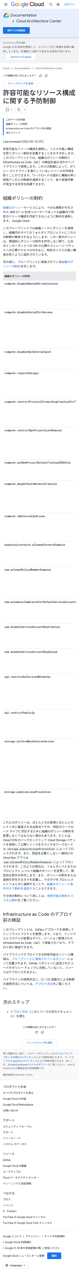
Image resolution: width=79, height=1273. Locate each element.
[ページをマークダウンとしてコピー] (19, 110)
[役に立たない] (46, 75)
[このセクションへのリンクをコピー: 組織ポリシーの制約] (46, 198)
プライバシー (33, 1236)
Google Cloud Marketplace (18, 1104)
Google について (12, 1236)
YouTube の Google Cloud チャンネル (24, 1217)
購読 (54, 1255)
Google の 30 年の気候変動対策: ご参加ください (32, 1248)
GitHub (7, 1160)
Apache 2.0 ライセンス (25, 1061)
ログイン (69, 4)
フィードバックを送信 (20, 83)
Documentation (23, 15)
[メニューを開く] (6, 4)
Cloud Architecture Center (39, 21)
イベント (8, 1205)
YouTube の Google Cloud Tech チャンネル (27, 1222)
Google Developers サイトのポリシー (28, 1064)
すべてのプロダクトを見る (18, 1092)
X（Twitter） (10, 1211)
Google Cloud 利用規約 (18, 1242)
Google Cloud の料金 (14, 1098)
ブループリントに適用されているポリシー (39, 959)
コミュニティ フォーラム (17, 1126)
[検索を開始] (51, 4)
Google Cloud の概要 (14, 1165)
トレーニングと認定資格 (17, 1183)
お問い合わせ (10, 1110)
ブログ (7, 1199)
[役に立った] (40, 75)
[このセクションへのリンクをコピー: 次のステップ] (33, 1003)
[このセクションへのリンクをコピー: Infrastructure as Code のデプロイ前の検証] (24, 920)
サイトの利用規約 (54, 1236)
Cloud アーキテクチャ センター (21, 1177)
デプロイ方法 (44, 984)
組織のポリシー (13, 207)
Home (6, 68)
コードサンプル (12, 1171)
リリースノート (12, 1138)
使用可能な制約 (57, 896)
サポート (8, 1132)
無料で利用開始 (16, 30)
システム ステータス (15, 1144)
